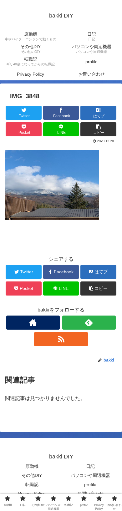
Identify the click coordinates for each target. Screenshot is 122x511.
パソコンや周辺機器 (90, 475)
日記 (90, 466)
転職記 (31, 484)
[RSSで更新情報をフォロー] (61, 339)
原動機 (31, 466)
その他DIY (32, 475)
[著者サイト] (33, 323)
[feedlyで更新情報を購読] (89, 323)
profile (90, 484)
